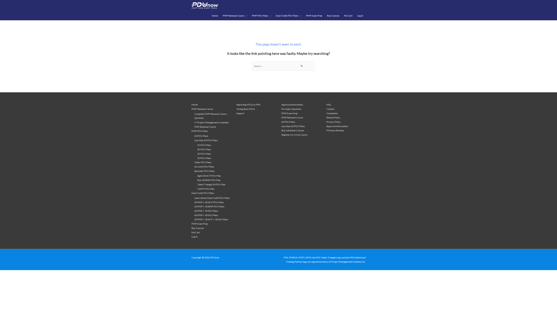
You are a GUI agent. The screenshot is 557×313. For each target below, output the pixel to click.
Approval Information (292, 104)
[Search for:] (283, 66)
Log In (194, 236)
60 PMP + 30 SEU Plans (206, 215)
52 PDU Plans (204, 145)
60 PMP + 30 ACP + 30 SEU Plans (211, 219)
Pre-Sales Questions (291, 109)
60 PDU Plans (201, 135)
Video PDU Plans (202, 162)
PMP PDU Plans (199, 131)
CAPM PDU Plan (205, 188)
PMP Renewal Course (202, 109)
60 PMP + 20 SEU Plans (206, 210)
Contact (330, 109)
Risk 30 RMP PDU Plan (208, 180)
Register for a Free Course (294, 134)
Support (240, 113)
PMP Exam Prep (199, 223)
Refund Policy (333, 117)
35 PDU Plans (204, 153)
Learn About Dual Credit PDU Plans (212, 197)
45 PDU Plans (204, 149)
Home (194, 104)
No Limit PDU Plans (204, 166)
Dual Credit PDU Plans (202, 193)
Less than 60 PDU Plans (206, 140)
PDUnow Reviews (335, 130)
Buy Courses (197, 228)
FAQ (328, 104)
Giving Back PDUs (245, 109)
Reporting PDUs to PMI (248, 104)
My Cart (195, 232)
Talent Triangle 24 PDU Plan (211, 184)
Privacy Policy (333, 121)
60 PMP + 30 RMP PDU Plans (209, 206)
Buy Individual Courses (292, 130)
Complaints (332, 113)
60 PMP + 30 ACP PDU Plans (209, 202)
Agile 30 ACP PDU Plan (209, 175)
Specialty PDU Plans (204, 171)
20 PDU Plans (204, 158)
